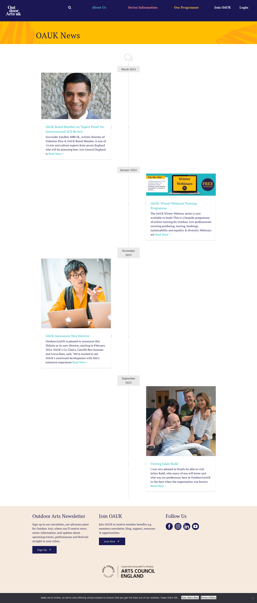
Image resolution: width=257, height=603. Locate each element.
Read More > (56, 154)
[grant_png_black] (128, 564)
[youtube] (195, 526)
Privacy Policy (208, 597)
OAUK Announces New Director (68, 336)
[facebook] (169, 526)
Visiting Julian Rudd (164, 464)
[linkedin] (186, 526)
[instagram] (177, 526)
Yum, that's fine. (190, 597)
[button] (69, 7)
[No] (252, 598)
